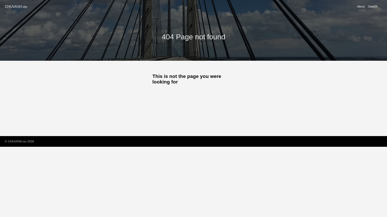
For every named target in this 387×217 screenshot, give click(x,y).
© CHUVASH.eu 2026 (19, 141)
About (361, 6)
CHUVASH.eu (16, 7)
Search (372, 6)
